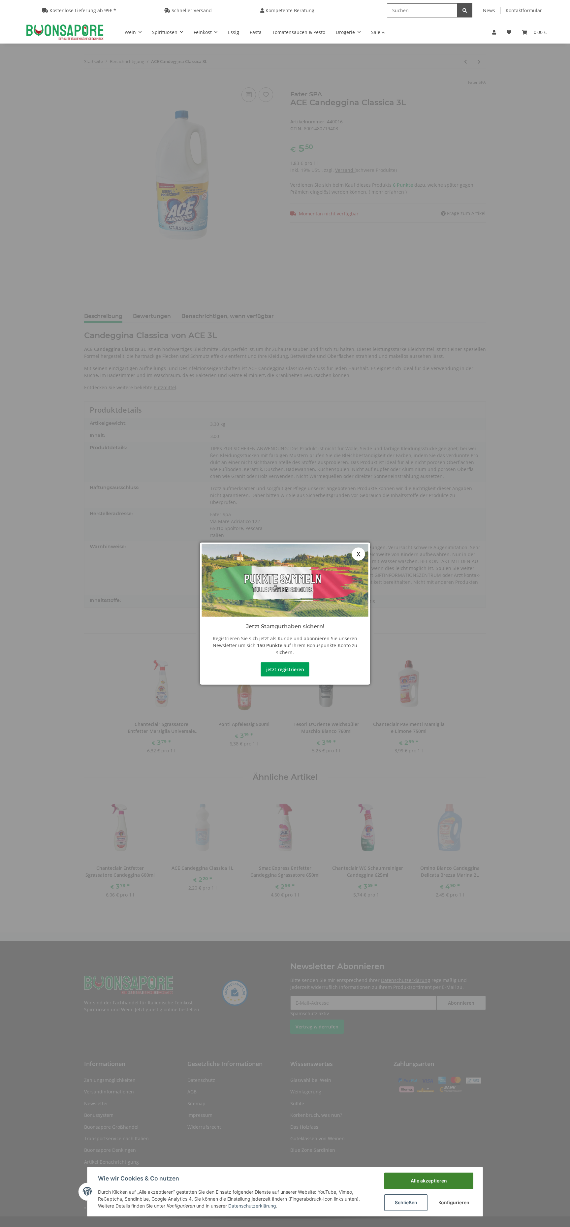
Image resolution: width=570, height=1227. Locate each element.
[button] (494, 32)
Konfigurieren (453, 1202)
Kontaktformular (524, 10)
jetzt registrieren (285, 669)
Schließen (406, 1202)
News (489, 10)
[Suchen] (464, 10)
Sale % (378, 32)
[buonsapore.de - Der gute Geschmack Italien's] (65, 32)
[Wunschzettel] (509, 32)
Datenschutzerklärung (252, 1206)
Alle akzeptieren (429, 1180)
